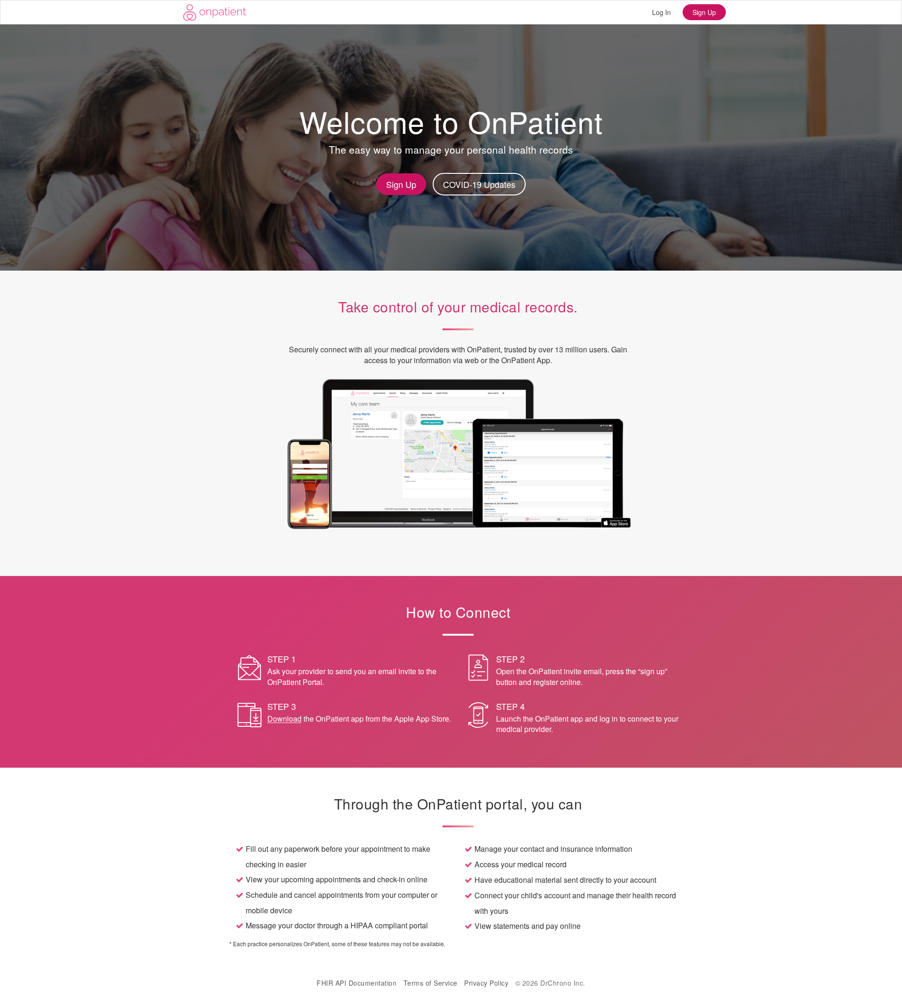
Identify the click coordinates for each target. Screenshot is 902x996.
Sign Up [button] (401, 184)
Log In (661, 12)
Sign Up (704, 12)
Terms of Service (431, 983)
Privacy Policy (486, 983)
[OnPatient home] (214, 12)
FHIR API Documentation (357, 983)
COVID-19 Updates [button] (479, 184)
